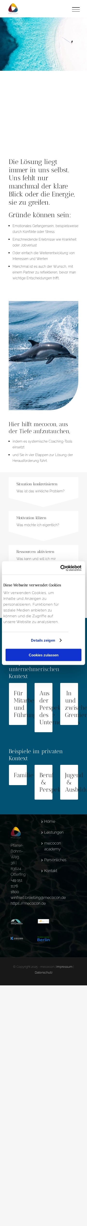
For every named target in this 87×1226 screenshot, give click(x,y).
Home (45, 821)
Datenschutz (43, 972)
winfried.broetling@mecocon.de (38, 897)
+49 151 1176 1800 (16, 886)
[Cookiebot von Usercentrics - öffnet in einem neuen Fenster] (61, 568)
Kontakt (45, 870)
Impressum (64, 966)
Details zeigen (43, 640)
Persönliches (45, 860)
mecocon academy (45, 846)
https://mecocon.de (28, 903)
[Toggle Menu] (75, 9)
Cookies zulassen (43, 655)
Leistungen (45, 832)
